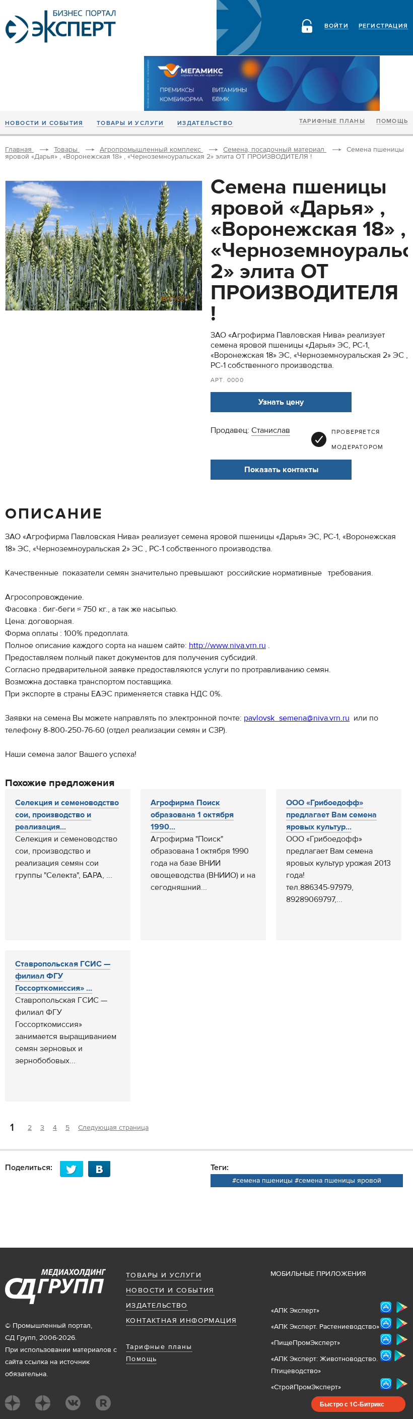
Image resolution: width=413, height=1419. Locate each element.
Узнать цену (281, 402)
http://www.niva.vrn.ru (227, 645)
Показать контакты (281, 470)
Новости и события (44, 123)
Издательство (205, 123)
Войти (336, 26)
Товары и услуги (130, 123)
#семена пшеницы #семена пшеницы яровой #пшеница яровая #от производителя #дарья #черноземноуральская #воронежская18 (307, 1181)
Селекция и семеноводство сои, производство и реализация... (67, 815)
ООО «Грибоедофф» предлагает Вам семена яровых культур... (331, 815)
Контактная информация (181, 1320)
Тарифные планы (332, 121)
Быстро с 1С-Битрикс (352, 1403)
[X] (74, 1169)
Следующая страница (113, 1127)
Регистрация (383, 26)
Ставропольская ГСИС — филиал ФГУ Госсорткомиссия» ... (62, 976)
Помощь (392, 121)
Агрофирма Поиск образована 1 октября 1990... (192, 815)
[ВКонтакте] (102, 1169)
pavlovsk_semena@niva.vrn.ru (297, 718)
